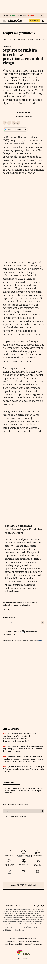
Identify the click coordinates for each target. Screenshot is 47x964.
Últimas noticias (11, 729)
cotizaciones (9, 875)
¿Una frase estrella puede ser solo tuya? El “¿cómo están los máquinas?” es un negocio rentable (23, 769)
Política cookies (30, 938)
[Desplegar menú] (4, 21)
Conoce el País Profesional (23, 885)
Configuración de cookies (15, 941)
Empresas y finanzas (19, 33)
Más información (8, 634)
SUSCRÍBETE (34, 21)
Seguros (6, 623)
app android (37, 875)
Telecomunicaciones (17, 40)
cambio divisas (23, 864)
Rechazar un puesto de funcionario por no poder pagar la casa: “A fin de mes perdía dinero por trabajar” (23, 748)
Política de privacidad (32, 941)
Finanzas (34, 623)
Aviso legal (21, 938)
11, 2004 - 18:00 (23, 116)
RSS (20, 944)
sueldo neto (37, 855)
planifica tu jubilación (9, 865)
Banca (5, 40)
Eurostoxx (14, 817)
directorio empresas (37, 865)
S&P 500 (23, 15)
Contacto (13, 938)
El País (41, 26)
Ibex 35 (6, 15)
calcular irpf (9, 855)
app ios (23, 875)
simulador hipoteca (23, 855)
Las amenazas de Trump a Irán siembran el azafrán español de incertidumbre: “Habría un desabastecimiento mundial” (19, 737)
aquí (40, 640)
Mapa (17, 944)
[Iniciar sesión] (42, 20)
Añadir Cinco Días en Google (16, 129)
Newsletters (27, 944)
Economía (25, 623)
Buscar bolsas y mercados (15, 804)
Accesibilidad (9, 944)
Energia (30, 40)
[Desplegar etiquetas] (42, 622)
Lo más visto (8, 783)
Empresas (15, 623)
